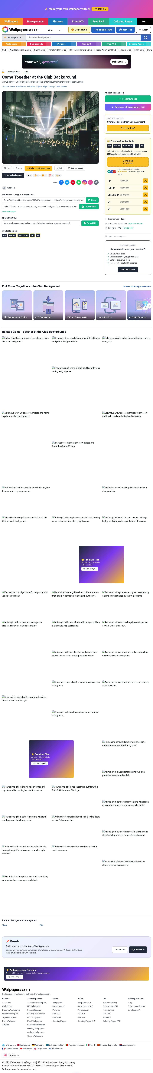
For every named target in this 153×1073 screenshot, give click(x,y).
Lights (39, 87)
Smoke (64, 87)
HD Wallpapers (33, 1006)
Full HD (12, 235)
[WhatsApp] (78, 182)
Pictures (58, 21)
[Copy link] (96, 182)
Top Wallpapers (9, 1017)
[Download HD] (145, 180)
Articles (5, 1025)
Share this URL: (9, 218)
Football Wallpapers (36, 1025)
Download (128, 162)
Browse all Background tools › (137, 286)
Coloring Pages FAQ (111, 1021)
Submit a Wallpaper (136, 1006)
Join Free (127, 30)
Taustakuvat (57, 1049)
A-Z (50, 29)
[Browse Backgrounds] (48, 44)
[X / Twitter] (67, 182)
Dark (58, 87)
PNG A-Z (81, 1017)
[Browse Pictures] (73, 44)
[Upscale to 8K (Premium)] (145, 209)
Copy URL (91, 223)
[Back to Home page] (20, 29)
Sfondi (92, 1045)
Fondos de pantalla (108, 1045)
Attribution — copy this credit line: (18, 195)
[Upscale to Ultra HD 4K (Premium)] (145, 195)
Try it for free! (128, 128)
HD (4, 235)
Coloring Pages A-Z (86, 1021)
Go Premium (81, 30)
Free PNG (98, 21)
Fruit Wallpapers (34, 1017)
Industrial (31, 87)
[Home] (3, 71)
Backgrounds (35, 21)
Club (26, 71)
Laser (12, 87)
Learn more (120, 949)
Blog (130, 1002)
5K (32, 235)
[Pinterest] (73, 182)
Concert (5, 87)
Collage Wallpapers (35, 1032)
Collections (7, 1006)
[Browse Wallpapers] (23, 44)
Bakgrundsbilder (56, 1045)
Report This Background (117, 236)
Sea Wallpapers (34, 1010)
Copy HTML (90, 206)
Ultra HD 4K (23, 235)
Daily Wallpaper (9, 1021)
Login (145, 30)
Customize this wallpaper (129, 107)
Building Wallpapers (36, 1014)
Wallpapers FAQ (110, 1002)
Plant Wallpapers (34, 1021)
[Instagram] (84, 182)
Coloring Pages (123, 21)
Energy (52, 87)
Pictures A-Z (83, 1010)
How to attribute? (9, 212)
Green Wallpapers (35, 1036)
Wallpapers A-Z (84, 1002)
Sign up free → (138, 949)
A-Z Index (6, 1002)
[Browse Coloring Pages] (148, 44)
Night (45, 87)
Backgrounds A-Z (85, 1006)
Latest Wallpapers (10, 1014)
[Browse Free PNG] (123, 44)
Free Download (129, 99)
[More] (144, 21)
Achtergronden (129, 1045)
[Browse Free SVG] (98, 44)
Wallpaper (39, 1045)
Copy (93, 200)
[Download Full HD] (145, 187)
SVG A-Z (81, 1014)
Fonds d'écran (11, 1049)
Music (4, 925)
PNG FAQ (107, 1017)
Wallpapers (11, 21)
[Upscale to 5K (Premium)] (145, 202)
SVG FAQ (107, 1014)
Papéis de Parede (76, 1045)
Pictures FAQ (108, 1010)
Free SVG (78, 21)
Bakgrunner (42, 1049)
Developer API (134, 1010)
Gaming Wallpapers (35, 1028)
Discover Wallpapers (11, 1010)
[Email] (90, 182)
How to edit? (128, 228)
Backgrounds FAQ (110, 1006)
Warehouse (21, 87)
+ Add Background (103, 30)
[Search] (146, 37)
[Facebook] (61, 182)
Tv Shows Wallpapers (36, 1002)
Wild (41, 925)
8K (38, 235)
